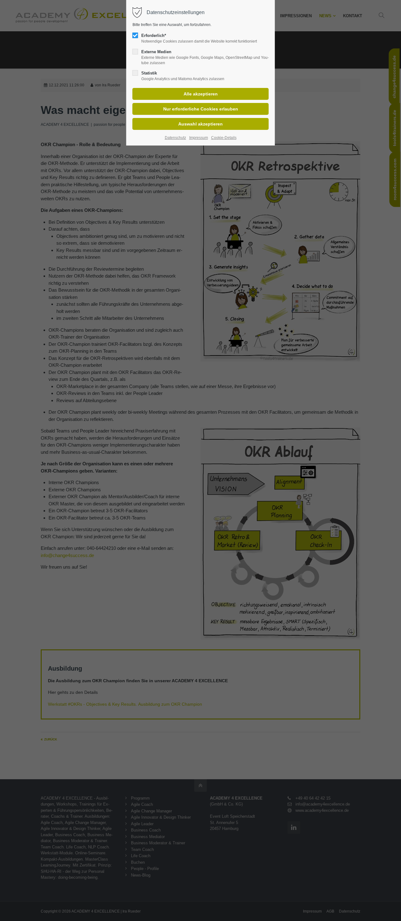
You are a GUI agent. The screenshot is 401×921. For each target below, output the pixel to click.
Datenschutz (175, 138)
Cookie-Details (224, 138)
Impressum (198, 138)
